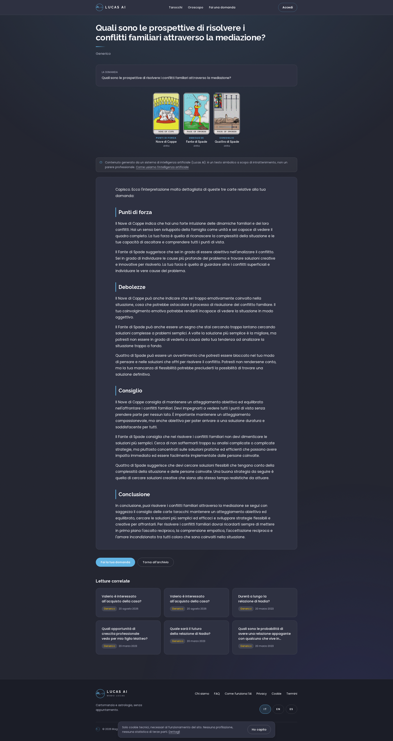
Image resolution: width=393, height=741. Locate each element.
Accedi (287, 7)
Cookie (276, 694)
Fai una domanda (222, 7)
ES (292, 709)
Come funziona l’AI (238, 694)
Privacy (261, 694)
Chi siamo (202, 694)
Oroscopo (195, 7)
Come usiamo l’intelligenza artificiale (162, 167)
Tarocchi (175, 7)
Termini (291, 694)
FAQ (217, 694)
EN (278, 709)
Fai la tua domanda (115, 562)
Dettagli (174, 732)
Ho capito (259, 729)
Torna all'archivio (156, 562)
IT (265, 709)
